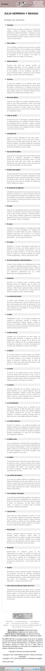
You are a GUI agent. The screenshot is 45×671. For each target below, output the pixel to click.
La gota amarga (12, 332)
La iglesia (10, 350)
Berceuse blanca (12, 97)
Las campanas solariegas (15, 493)
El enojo (9, 206)
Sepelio (9, 567)
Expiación (10, 278)
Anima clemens (12, 61)
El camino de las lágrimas (15, 188)
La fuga (9, 314)
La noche (10, 369)
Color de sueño (12, 115)
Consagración (11, 133)
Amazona (10, 25)
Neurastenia (11, 529)
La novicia (10, 385)
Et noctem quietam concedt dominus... (19, 260)
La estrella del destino (14, 296)
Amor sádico (11, 43)
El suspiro (10, 242)
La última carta (12, 439)
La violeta (10, 457)
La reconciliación (12, 403)
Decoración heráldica (14, 152)
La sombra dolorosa (13, 421)
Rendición (10, 547)
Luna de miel (11, 511)
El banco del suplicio (13, 170)
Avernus (10, 79)
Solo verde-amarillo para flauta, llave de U (20, 586)
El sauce (10, 224)
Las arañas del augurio (14, 475)
